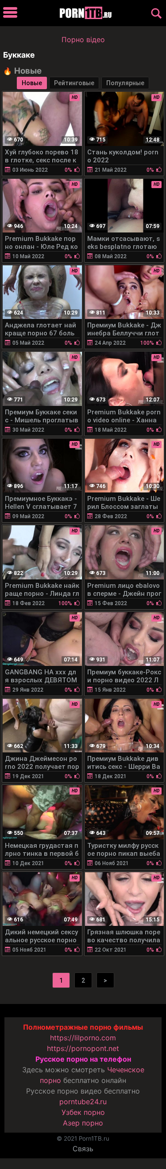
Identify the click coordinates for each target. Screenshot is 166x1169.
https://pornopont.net (83, 1048)
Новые (32, 83)
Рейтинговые (74, 83)
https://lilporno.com (83, 1037)
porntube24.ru (83, 1101)
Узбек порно (83, 1112)
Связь (83, 1148)
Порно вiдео (83, 39)
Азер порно (83, 1122)
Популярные (125, 83)
